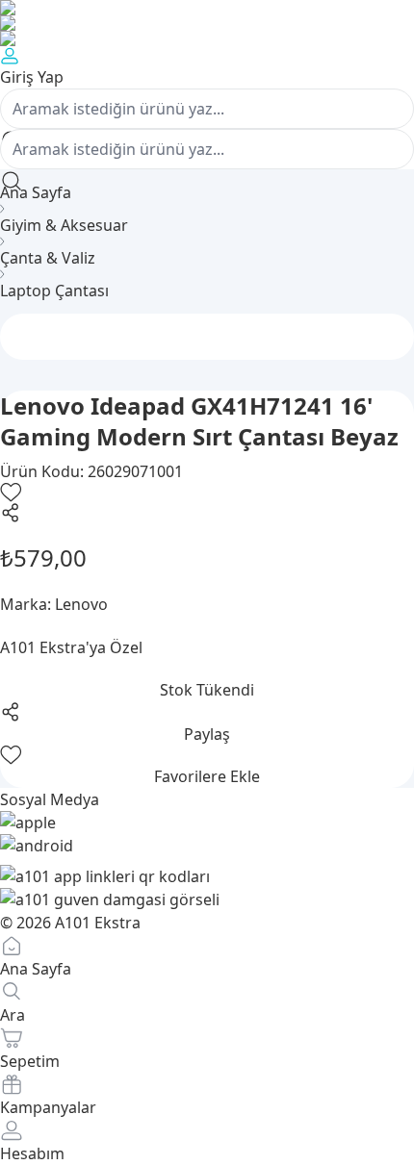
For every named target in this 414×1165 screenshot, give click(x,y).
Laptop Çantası (54, 290)
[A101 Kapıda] (207, 38)
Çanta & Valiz (47, 257)
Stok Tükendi (207, 689)
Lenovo (81, 604)
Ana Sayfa (35, 192)
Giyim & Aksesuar (64, 225)
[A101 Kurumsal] (207, 7)
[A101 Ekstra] (207, 23)
